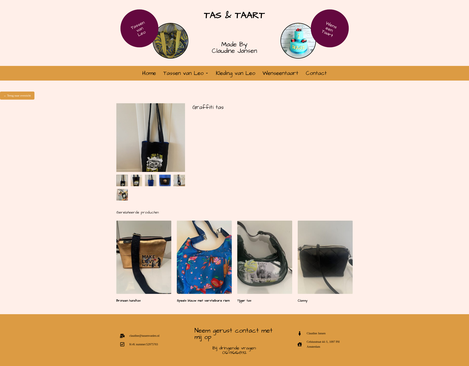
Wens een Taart (329, 29)
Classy (302, 300)
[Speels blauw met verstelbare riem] (204, 257)
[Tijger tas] (264, 257)
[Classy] (325, 257)
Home (149, 73)
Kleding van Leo (235, 73)
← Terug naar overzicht (17, 95)
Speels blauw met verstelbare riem (203, 300)
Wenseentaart (280, 73)
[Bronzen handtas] (143, 257)
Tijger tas (244, 300)
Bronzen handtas (128, 300)
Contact (316, 73)
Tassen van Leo (138, 28)
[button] (186, 73)
